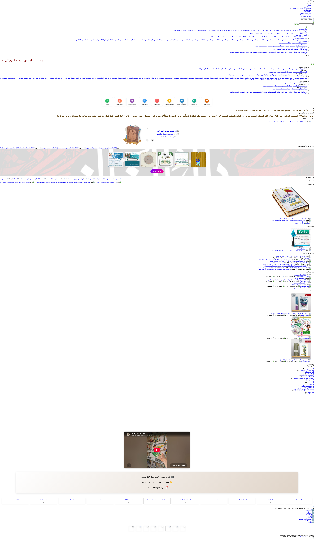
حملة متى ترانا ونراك (305, 14)
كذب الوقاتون (71, 178)
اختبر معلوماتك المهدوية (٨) (195, 39)
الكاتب (307, 278)
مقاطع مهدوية (254, 33)
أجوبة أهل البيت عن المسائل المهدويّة (237, 30)
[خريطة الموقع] (302, 19)
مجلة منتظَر (303, 43)
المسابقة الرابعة (277, 49)
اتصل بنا (305, 53)
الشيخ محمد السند (300, 221)
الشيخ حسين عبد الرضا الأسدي (165, 134)
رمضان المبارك (252, 52)
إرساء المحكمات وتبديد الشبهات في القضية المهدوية (160, 178)
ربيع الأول (290, 52)
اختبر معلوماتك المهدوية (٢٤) (252, 79)
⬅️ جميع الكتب (310, 513)
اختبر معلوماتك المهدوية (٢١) (299, 79)
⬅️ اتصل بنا (311, 522)
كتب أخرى (294, 30)
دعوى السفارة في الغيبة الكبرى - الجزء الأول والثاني (292, 218)
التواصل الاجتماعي (306, 16)
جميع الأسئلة (214, 36)
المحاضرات (289, 33)
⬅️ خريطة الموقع (309, 520)
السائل (307, 259)
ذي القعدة (238, 52)
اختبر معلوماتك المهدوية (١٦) (71, 78)
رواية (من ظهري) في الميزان (132, 178)
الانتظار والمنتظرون (301, 36)
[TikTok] (303, 19)
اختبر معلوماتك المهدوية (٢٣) (268, 79)
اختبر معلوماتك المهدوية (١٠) (165, 39)
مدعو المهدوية (229, 36)
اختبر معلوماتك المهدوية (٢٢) (284, 79)
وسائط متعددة (303, 32)
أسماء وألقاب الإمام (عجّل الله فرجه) (304, 390)
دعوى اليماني (182, 30)
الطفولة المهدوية (302, 41)
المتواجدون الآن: (309, 366)
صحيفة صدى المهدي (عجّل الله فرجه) (300, 8)
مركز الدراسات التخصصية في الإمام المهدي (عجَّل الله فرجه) (288, 220)
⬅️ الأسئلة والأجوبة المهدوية (306, 519)
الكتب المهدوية (310, 369)
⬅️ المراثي (311, 516)
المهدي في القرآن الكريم (270, 30)
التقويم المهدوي (303, 50)
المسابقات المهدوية (302, 47)
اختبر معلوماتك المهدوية (301, 38)
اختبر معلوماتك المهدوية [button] (301, 76)
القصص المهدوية (294, 43)
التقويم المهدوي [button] (303, 90)
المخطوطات (202, 30)
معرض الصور (265, 33)
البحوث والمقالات (284, 30)
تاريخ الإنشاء (300, 258)
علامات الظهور (258, 36)
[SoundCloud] (305, 19)
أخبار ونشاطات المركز (300, 46)
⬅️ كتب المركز (310, 510)
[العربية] (311, 64)
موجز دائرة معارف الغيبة (307, 386)
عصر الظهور (239, 36)
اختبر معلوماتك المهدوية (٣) (270, 39)
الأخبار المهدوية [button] (303, 84)
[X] (310, 19)
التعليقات (274, 258)
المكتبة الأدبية (192, 30)
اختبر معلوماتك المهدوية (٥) (240, 39)
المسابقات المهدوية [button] (302, 87)
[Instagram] (308, 19)
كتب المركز (303, 30)
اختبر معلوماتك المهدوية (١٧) (55, 78)
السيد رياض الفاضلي (299, 278)
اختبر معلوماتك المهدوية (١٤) (102, 39)
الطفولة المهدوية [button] (302, 81)
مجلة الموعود (307, 7)
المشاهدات (285, 258)
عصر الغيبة (248, 36)
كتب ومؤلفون (310, 392)
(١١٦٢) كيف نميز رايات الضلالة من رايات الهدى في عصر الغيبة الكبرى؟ (287, 121)
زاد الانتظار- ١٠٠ (301, 249)
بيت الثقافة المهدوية (305, 13)
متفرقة (221, 36)
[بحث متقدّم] (298, 24)
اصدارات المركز (286, 46)
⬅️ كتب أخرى (310, 511)
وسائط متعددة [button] (303, 70)
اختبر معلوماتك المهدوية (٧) (210, 39)
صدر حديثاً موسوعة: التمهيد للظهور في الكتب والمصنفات (290, 359)
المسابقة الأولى (303, 49)
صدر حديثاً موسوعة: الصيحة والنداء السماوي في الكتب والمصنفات (288, 313)
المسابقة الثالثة (286, 49)
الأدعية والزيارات (219, 30)
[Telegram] (311, 19)
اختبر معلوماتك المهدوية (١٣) (118, 39)
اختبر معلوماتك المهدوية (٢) (285, 39)
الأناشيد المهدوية (284, 43)
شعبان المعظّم (261, 52)
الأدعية (304, 33)
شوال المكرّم (244, 52)
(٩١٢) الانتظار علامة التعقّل (299, 284)
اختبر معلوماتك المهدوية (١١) (149, 39)
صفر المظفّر (296, 52)
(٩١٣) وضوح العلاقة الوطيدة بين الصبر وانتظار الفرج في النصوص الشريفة (286, 279)
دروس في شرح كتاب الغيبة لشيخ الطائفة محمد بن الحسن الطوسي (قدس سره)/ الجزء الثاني (36, 178)
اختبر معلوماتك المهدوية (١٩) (23, 78)
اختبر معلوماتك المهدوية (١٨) (39, 78)
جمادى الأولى (284, 52)
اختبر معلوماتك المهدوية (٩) (180, 39)
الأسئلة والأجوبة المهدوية (300, 35)
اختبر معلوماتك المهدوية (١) (299, 39)
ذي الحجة (232, 52)
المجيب (295, 259)
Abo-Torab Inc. (303, 536)
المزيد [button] (305, 55)
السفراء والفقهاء (269, 36)
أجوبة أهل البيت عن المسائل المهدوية (304, 378)
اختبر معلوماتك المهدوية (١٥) (86, 39)
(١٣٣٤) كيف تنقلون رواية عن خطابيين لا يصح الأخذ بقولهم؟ (158, 148)
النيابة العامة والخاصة (308, 387)
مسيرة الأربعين (307, 10)
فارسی (309, 5)
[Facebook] (313, 19)
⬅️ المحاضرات (310, 514)
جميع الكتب (175, 30)
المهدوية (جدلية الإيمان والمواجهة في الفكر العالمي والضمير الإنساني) (68, 182)
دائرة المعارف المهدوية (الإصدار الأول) (167, 131)
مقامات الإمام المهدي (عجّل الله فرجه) (303, 389)
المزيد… (76, 39)
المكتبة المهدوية (303, 29)
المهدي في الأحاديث (254, 30)
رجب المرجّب (269, 52)
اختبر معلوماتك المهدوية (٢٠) (8, 78)
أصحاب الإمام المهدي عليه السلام (285, 36)
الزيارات (298, 33)
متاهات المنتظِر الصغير (299, 336)
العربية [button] (309, 1)
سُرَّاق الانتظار (40, 182)
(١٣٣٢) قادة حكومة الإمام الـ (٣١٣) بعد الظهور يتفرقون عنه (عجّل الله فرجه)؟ (71, 148)
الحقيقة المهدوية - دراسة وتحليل (90, 178)
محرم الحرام (303, 52)
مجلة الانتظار (307, 11)
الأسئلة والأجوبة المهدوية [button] (300, 73)
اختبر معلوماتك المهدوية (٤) (255, 39)
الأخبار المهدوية (303, 44)
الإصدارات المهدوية (275, 46)
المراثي (281, 33)
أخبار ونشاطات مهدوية (263, 46)
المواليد (274, 33)
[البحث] (295, 24)
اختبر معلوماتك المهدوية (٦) (225, 39)
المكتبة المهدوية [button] (303, 67)
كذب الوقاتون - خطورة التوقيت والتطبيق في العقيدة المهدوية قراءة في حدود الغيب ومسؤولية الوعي (121, 182)
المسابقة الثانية (294, 49)
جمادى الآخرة (276, 52)
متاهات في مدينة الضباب (111, 178)
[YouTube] (306, 19)
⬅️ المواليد (311, 517)
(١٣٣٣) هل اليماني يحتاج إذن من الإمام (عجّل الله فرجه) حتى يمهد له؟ (117, 148)
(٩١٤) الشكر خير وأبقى (300, 275)
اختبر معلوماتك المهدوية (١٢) (133, 39)
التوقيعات (210, 30)
